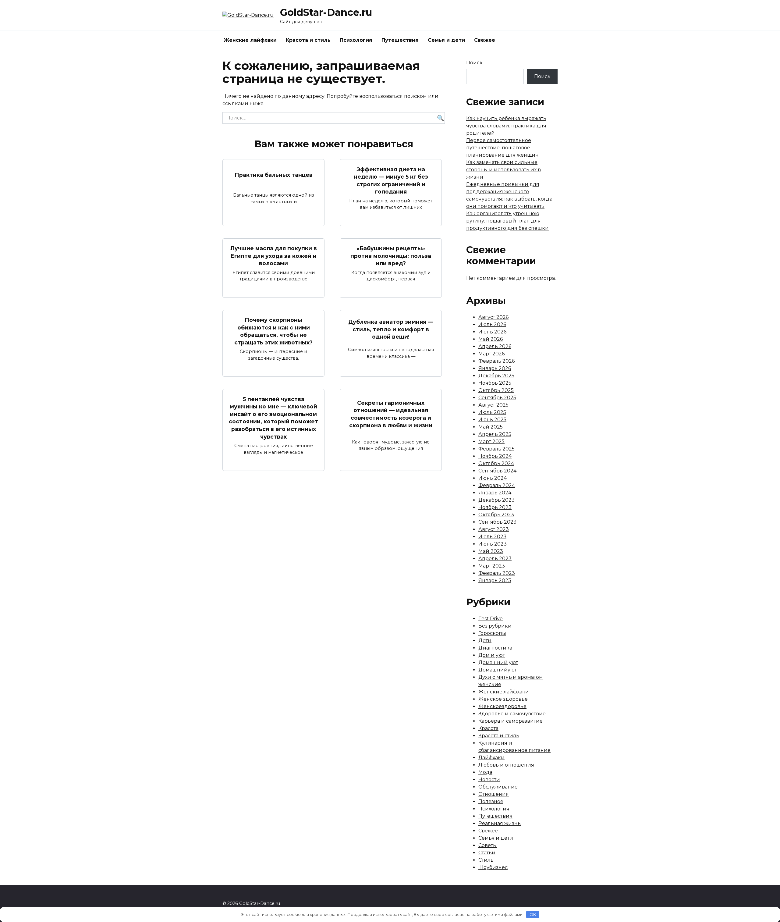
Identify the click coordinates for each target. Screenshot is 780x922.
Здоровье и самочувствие (512, 714)
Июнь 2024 (492, 478)
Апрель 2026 (494, 346)
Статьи (486, 853)
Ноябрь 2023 (495, 507)
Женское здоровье (503, 699)
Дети (484, 640)
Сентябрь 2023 (497, 522)
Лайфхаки (491, 757)
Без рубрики (495, 626)
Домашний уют (498, 662)
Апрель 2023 (495, 558)
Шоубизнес (493, 867)
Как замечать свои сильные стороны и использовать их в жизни (503, 169)
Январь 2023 (494, 580)
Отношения (493, 794)
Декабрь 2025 (496, 376)
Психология (356, 40)
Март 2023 (491, 566)
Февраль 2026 (496, 361)
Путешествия (400, 40)
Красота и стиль (308, 40)
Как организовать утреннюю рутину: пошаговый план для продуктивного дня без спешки (507, 221)
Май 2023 (490, 551)
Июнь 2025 (492, 419)
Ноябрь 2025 (494, 383)
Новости (489, 779)
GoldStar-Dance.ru (326, 12)
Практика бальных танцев (274, 175)
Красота (488, 728)
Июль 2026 (492, 324)
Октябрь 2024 (496, 463)
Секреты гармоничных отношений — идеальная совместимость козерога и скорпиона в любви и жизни (390, 414)
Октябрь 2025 (496, 390)
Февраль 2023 (496, 573)
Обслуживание (498, 787)
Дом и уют (491, 655)
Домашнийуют (497, 670)
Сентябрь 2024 (497, 471)
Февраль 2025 (496, 449)
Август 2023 (493, 529)
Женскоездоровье (502, 706)
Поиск (474, 63)
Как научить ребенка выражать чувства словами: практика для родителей (506, 126)
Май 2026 (490, 339)
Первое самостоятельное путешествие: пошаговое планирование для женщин (502, 147)
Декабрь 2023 (496, 500)
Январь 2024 (494, 493)
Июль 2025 (492, 412)
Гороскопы (492, 633)
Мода (485, 772)
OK (533, 914)
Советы (487, 845)
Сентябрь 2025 (497, 397)
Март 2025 (491, 441)
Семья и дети (446, 40)
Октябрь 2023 (496, 515)
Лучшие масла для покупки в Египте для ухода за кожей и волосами (273, 255)
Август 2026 (493, 317)
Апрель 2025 (494, 434)
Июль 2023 (492, 536)
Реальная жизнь (499, 823)
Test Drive (490, 618)
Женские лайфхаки (250, 40)
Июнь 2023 (492, 544)
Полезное (490, 801)
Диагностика (495, 648)
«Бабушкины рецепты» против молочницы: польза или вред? (390, 255)
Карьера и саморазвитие (510, 721)
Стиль (486, 860)
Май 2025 (490, 427)
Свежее (484, 40)
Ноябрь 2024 (495, 456)
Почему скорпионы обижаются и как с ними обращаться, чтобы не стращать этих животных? (273, 331)
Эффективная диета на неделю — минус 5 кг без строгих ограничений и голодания (391, 180)
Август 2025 (493, 405)
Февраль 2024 (496, 485)
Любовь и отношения (506, 765)
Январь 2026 (494, 368)
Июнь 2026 (492, 332)
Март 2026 (491, 354)
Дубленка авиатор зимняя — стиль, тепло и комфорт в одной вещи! (390, 329)
